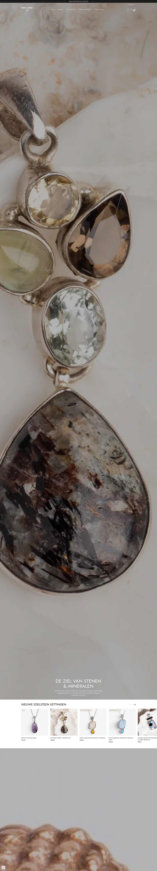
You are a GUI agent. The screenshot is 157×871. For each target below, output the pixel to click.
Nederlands (132, 4)
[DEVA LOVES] (27, 9)
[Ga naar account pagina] (131, 9)
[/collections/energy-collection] (78, 351)
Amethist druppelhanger (28, 738)
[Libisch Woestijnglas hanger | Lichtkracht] (93, 722)
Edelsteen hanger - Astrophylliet (60, 738)
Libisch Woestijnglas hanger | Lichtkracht (92, 738)
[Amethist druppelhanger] (34, 722)
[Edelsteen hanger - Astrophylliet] (63, 722)
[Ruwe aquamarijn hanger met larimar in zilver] (122, 722)
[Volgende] (92, 1)
